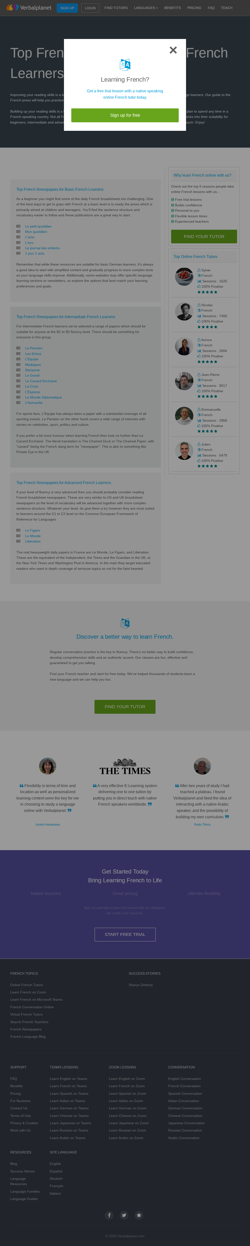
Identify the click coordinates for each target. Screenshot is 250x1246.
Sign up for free (125, 115)
